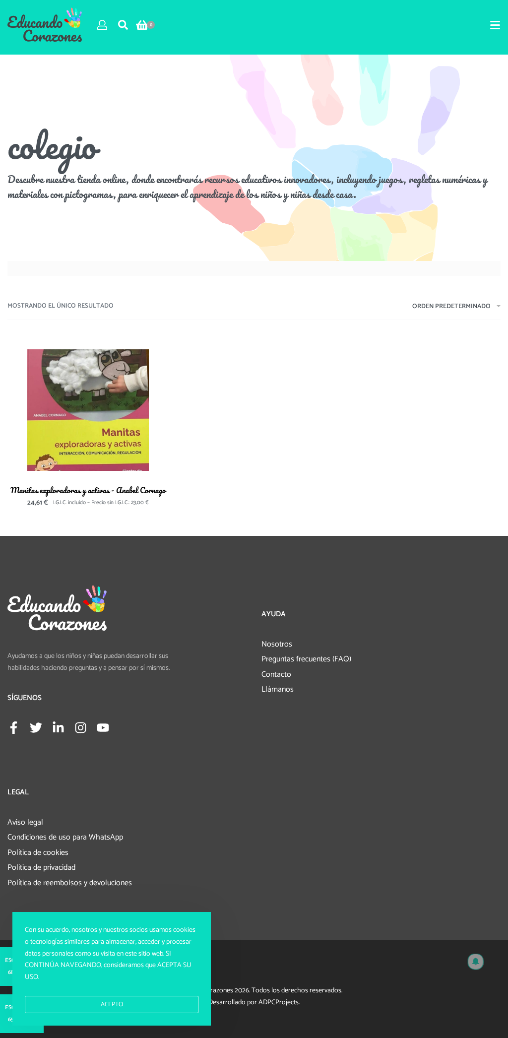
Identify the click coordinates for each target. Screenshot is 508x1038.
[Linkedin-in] (58, 727)
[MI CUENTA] (102, 24)
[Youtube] (103, 727)
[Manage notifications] (476, 962)
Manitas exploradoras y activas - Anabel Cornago (88, 490)
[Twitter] (36, 727)
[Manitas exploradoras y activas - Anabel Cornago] (88, 410)
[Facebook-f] (13, 727)
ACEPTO (112, 1004)
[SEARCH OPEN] (123, 24)
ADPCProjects (278, 1002)
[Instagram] (80, 727)
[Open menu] (495, 25)
